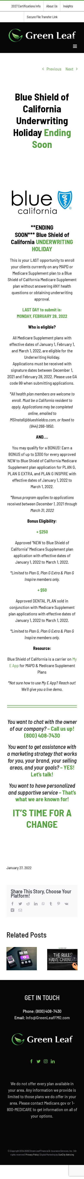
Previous (54, 68)
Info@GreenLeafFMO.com (48, 1017)
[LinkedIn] (53, 1061)
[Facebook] (31, 1061)
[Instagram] (46, 1061)
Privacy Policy (32, 1154)
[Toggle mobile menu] (75, 46)
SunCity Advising (66, 1154)
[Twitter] (38, 1061)
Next (69, 68)
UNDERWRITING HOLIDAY (52, 245)
